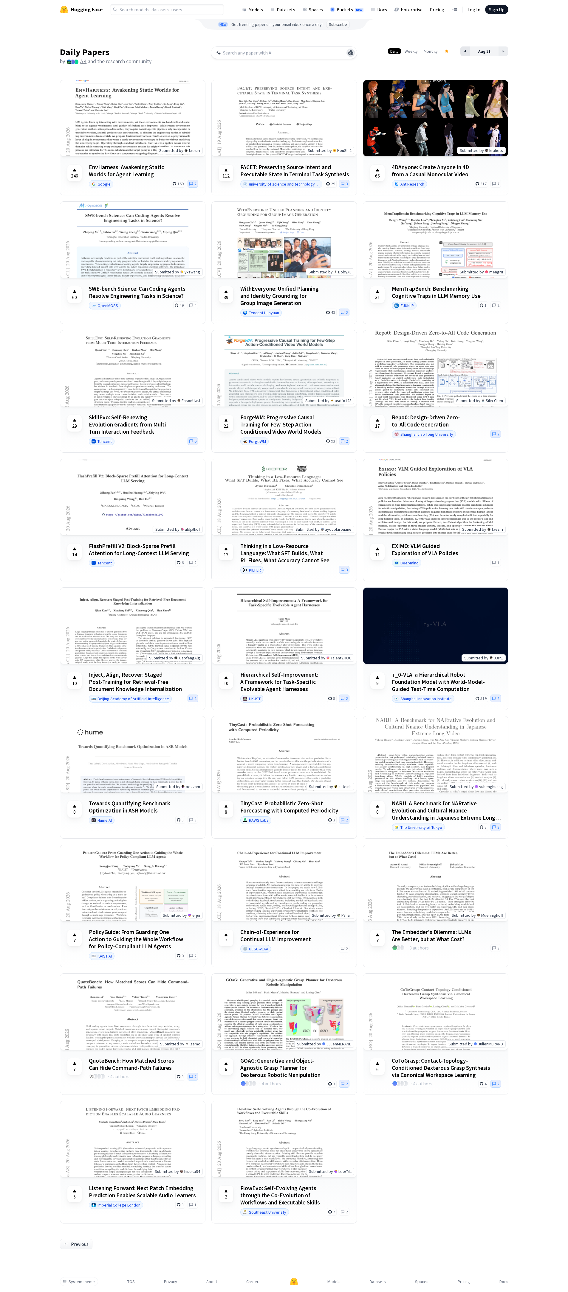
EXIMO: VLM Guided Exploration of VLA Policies (425, 549)
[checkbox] (74, 173)
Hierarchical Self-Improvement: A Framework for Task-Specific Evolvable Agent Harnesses (279, 681)
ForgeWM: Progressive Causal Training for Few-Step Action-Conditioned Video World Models (280, 424)
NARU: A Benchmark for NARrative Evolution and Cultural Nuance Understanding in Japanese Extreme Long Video (443, 810)
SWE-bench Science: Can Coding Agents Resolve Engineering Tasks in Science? (137, 292)
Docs (382, 10)
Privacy (170, 1281)
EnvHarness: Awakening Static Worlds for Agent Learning (126, 171)
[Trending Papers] (447, 51)
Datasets (286, 10)
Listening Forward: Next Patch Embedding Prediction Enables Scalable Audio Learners (142, 1191)
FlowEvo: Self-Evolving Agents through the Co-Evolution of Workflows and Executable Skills (280, 1195)
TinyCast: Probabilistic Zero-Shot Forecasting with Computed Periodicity (289, 807)
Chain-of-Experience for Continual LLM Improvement (275, 935)
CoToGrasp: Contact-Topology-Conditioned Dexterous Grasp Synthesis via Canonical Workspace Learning (441, 1067)
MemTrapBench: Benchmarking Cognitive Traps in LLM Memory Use (436, 292)
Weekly (411, 51)
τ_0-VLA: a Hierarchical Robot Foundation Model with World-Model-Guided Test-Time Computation (438, 681)
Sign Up (496, 10)
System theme (82, 1281)
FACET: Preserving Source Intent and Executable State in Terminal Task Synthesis (294, 171)
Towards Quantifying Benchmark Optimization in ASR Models (129, 807)
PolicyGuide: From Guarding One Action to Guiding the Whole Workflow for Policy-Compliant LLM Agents (136, 939)
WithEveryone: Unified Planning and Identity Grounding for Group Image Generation (279, 295)
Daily (394, 51)
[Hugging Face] (294, 1281)
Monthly (431, 51)
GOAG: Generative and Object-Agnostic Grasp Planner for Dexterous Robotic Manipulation (280, 1067)
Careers (253, 1281)
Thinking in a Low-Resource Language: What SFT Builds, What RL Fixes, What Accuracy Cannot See (284, 553)
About (211, 1281)
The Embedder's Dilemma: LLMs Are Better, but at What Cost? (431, 935)
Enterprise (411, 10)
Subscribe (338, 24)
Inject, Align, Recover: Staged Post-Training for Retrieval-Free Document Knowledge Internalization (135, 681)
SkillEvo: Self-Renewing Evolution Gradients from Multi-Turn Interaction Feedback (128, 424)
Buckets (349, 10)
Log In (474, 10)
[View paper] (435, 118)
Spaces (316, 10)
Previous (80, 1244)
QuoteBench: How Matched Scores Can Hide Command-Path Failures (131, 1064)
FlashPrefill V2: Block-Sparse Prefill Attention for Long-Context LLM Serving (139, 549)
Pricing (437, 10)
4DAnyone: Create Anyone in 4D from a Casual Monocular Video (430, 171)
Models (255, 10)
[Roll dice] (350, 53)
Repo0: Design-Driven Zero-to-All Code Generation (426, 421)
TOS (131, 1281)
